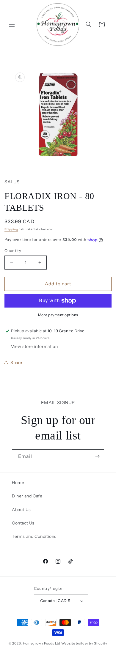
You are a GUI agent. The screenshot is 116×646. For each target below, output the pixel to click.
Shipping (11, 229)
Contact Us (23, 523)
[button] (11, 24)
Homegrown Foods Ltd (41, 643)
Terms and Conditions (34, 536)
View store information (34, 346)
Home (18, 482)
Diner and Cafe (27, 496)
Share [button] (16, 362)
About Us (21, 509)
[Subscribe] (97, 456)
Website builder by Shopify (84, 643)
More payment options (58, 315)
